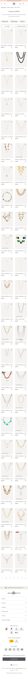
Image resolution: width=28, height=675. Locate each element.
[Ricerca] (4, 3)
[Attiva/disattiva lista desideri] (11, 30)
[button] (20, 3)
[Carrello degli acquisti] (26, 3)
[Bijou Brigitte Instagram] (10, 649)
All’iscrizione (14, 659)
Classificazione (21, 26)
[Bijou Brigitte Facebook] (14, 649)
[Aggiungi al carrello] (11, 47)
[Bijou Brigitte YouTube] (22, 649)
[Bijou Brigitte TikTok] (6, 649)
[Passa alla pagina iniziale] (14, 3)
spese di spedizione (19, 668)
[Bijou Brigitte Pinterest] (18, 649)
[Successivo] (25, 578)
